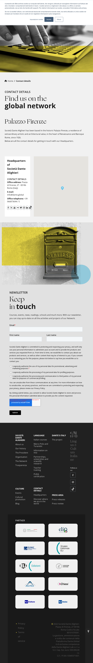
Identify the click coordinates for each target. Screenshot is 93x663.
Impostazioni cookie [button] (36, 19)
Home (10, 81)
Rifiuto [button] (59, 19)
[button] (62, 188)
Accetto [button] (48, 19)
